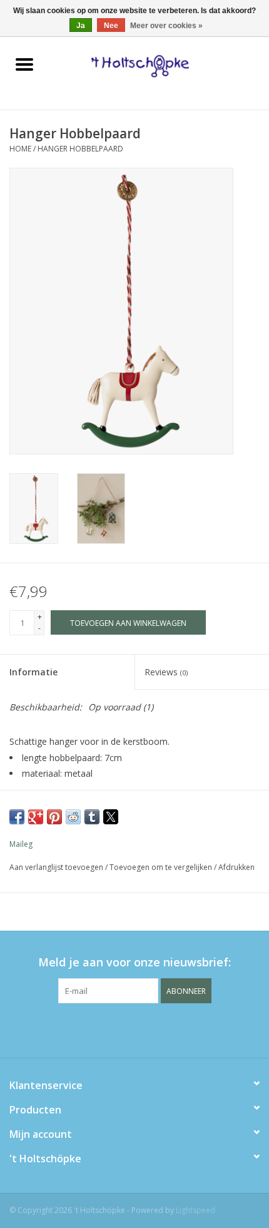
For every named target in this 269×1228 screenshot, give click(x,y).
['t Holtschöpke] (158, 65)
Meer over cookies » (166, 25)
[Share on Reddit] (73, 816)
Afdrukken (236, 867)
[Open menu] (24, 63)
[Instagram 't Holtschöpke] (157, 1029)
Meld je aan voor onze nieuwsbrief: (134, 962)
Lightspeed (195, 1210)
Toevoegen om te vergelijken (161, 867)
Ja (80, 25)
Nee (111, 25)
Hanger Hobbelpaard (80, 148)
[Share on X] (110, 816)
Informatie (33, 672)
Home (20, 148)
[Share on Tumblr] (91, 816)
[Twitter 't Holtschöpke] (134, 1029)
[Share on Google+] (35, 816)
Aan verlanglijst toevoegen (57, 867)
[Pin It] (54, 816)
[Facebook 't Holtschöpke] (112, 1029)
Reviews (166, 672)
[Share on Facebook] (16, 816)
